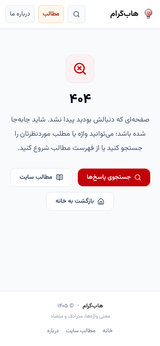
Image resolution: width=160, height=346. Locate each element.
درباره (53, 331)
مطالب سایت (36, 177)
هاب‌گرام (93, 306)
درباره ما (20, 14)
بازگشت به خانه (75, 201)
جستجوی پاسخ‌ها (109, 177)
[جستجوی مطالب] (76, 14)
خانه (108, 331)
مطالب (51, 14)
